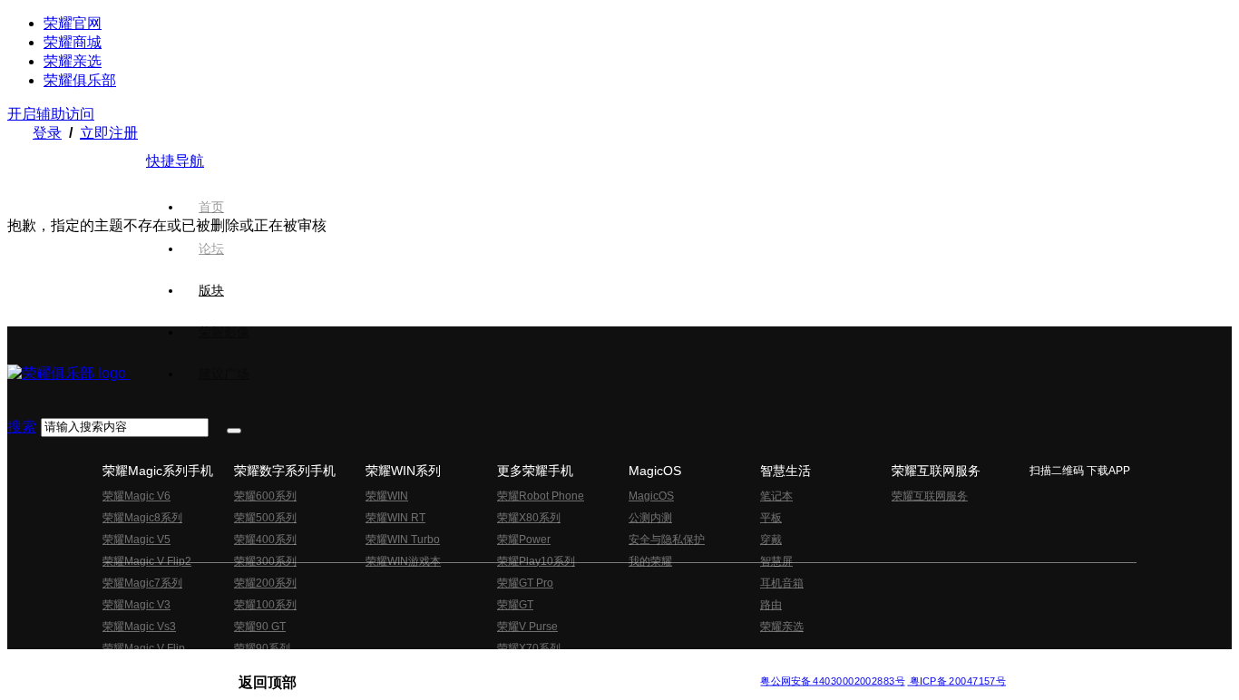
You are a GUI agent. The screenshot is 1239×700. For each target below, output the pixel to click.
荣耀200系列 (265, 583)
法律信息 (560, 666)
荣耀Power (524, 539)
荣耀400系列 (265, 539)
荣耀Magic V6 (136, 496)
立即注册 (109, 133)
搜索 (21, 426)
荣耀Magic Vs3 (139, 626)
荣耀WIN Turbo (403, 539)
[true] (234, 430)
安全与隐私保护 (667, 539)
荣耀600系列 (265, 496)
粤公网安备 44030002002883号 (832, 680)
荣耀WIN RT (395, 517)
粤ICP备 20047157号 (956, 680)
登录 (47, 133)
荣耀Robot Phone (540, 496)
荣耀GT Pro (525, 583)
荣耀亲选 (73, 61)
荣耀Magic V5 (136, 539)
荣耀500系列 (265, 517)
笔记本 (776, 496)
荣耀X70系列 (529, 648)
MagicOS (651, 496)
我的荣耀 (650, 561)
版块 (211, 290)
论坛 (211, 248)
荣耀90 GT (260, 626)
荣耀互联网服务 (930, 496)
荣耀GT (515, 604)
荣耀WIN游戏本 (403, 561)
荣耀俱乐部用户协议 (287, 666)
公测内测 (650, 517)
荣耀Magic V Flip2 (146, 561)
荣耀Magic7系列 (142, 583)
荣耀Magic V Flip (143, 648)
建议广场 (224, 373)
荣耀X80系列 (529, 517)
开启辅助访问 (50, 114)
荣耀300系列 (265, 561)
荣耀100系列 (265, 604)
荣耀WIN (387, 496)
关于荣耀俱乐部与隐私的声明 (407, 666)
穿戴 (771, 539)
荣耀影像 (224, 332)
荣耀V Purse (527, 626)
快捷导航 (175, 161)
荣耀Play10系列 (536, 561)
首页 (211, 206)
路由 (771, 604)
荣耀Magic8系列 (142, 517)
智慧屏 (776, 561)
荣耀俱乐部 (80, 80)
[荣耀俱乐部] (68, 373)
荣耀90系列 (262, 648)
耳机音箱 (782, 583)
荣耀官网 (73, 23)
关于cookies (508, 666)
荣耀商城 (73, 42)
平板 (771, 517)
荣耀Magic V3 (136, 604)
